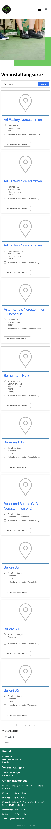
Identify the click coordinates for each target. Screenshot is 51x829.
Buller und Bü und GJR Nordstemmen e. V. (21, 506)
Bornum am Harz (16, 375)
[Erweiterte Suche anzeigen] (26, 84)
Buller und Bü (14, 442)
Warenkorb (9, 737)
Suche (43, 84)
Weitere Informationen (17, 144)
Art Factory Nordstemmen (23, 119)
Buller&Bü (11, 567)
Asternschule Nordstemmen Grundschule (24, 311)
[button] (39, 9)
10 (30, 725)
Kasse (7, 742)
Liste (33, 84)
